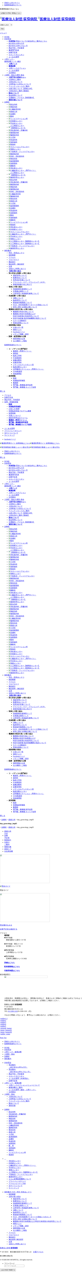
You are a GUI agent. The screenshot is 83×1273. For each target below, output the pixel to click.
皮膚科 (13, 114)
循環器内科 (14, 133)
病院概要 (12, 255)
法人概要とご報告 (20, 341)
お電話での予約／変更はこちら (11, 13)
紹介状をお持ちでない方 (18, 46)
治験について (18, 298)
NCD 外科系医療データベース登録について (30, 305)
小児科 (13, 137)
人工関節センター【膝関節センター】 (25, 241)
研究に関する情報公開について (25, 307)
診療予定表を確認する (8, 929)
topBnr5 (3, 1026)
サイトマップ (9, 435)
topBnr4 (3, 1024)
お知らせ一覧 (18, 327)
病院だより (17, 330)
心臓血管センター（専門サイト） (23, 170)
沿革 (10, 266)
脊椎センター (15, 149)
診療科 (4, 820)
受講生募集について (21, 323)
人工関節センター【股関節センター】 (25, 243)
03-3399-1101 (13, 1011)
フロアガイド (14, 260)
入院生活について (15, 82)
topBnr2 (3, 1020)
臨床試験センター (20, 367)
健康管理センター (17, 177)
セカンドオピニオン (16, 55)
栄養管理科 (17, 362)
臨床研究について (20, 300)
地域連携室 (17, 374)
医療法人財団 (9, 1248)
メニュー (3, 33)
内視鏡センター (16, 121)
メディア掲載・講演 (21, 334)
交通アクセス (38, 1252)
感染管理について (20, 275)
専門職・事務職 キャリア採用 (24, 387)
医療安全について (20, 278)
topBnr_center (5, 1034)
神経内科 (13, 107)
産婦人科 (13, 111)
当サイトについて (11, 433)
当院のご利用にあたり (17, 269)
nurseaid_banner (6, 1028)
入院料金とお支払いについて (20, 84)
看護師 (15, 383)
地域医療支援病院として (22, 289)
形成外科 (13, 140)
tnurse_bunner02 (6, 1032)
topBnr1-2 (3, 1018)
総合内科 (13, 104)
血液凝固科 (14, 161)
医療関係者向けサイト (13, 345)
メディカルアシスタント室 (23, 365)
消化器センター (16, 168)
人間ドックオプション (17, 68)
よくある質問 (14, 57)
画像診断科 (17, 360)
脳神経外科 (14, 135)
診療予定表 (13, 52)
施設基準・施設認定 (16, 264)
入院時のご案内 (15, 79)
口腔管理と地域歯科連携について (26, 293)
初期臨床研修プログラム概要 (20, 411)
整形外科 (13, 159)
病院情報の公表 (19, 339)
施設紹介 (12, 262)
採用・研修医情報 (11, 402)
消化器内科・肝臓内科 (19, 130)
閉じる (2, 391)
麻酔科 (13, 166)
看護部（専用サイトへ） (22, 351)
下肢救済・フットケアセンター (22, 151)
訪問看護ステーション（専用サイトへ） (28, 369)
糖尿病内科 (14, 154)
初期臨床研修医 (19, 380)
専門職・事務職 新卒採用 (22, 385)
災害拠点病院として (21, 291)
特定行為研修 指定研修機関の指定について (29, 318)
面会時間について (15, 95)
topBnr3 (3, 1022)
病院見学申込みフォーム (18, 418)
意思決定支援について (21, 280)
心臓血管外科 (15, 109)
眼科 (12, 116)
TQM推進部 (17, 371)
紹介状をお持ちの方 (16, 43)
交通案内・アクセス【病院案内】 (22, 97)
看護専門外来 (14, 50)
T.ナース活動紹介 (19, 320)
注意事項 (12, 73)
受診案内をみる (6, 925)
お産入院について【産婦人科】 (21, 88)
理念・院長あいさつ (16, 253)
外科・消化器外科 (17, 156)
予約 (2, 29)
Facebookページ (19, 332)
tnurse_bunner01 (6, 1030)
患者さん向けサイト (12, 451)
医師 (14, 378)
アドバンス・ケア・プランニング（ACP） (29, 282)
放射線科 (13, 142)
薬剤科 (15, 353)
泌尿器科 (13, 163)
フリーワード (9, 1263)
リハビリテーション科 (19, 119)
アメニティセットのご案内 (19, 86)
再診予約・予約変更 (16, 48)
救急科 (13, 144)
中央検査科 (17, 358)
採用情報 (12, 413)
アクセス (12, 257)
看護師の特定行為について (23, 311)
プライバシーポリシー (13, 431)
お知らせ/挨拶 (14, 409)
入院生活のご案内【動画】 (19, 91)
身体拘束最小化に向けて (22, 284)
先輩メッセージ (15, 415)
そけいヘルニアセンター (19, 147)
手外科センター (16, 123)
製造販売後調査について (22, 302)
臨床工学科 (17, 356)
